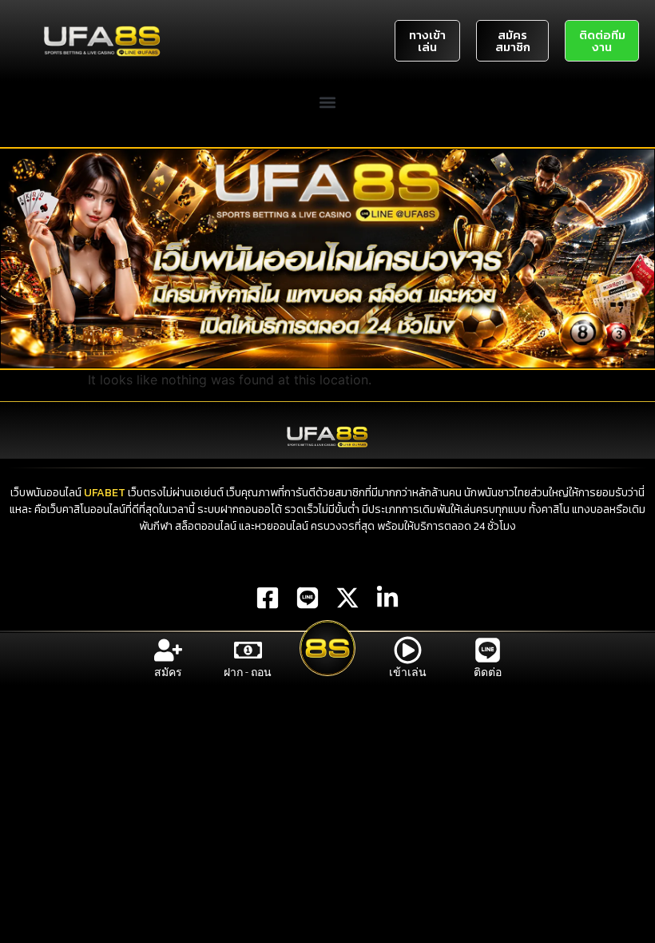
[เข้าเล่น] (408, 650)
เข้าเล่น (408, 672)
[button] (328, 102)
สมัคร (168, 672)
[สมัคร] (168, 650)
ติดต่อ (488, 672)
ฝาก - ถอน (248, 672)
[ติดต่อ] (488, 650)
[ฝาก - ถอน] (248, 650)
